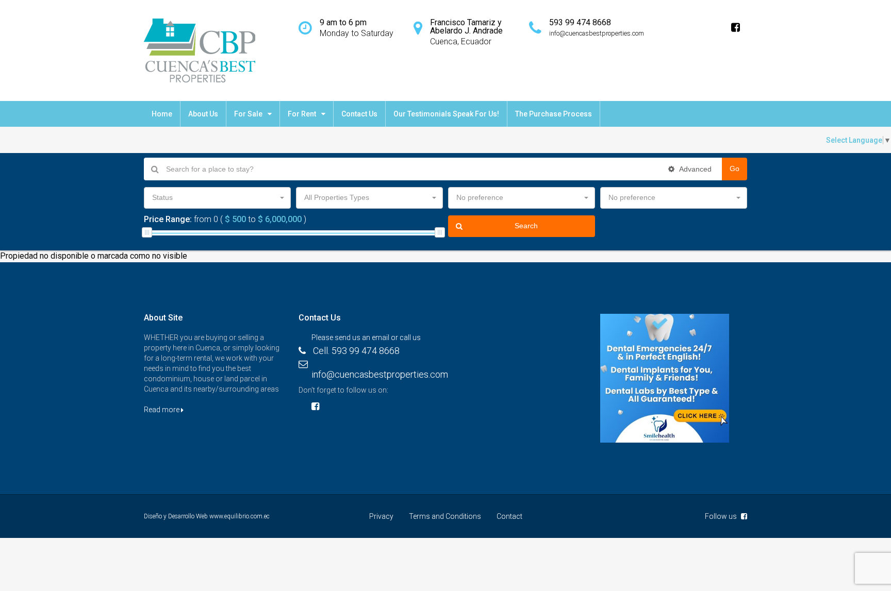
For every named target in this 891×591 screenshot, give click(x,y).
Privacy (381, 516)
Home (162, 114)
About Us (203, 114)
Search (526, 226)
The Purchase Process (553, 114)
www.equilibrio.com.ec (239, 516)
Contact (509, 516)
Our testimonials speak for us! (446, 114)
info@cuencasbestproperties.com (379, 374)
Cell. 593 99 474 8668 (356, 350)
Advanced (695, 169)
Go (734, 168)
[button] (217, 198)
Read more (162, 410)
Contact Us (359, 114)
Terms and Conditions (445, 516)
